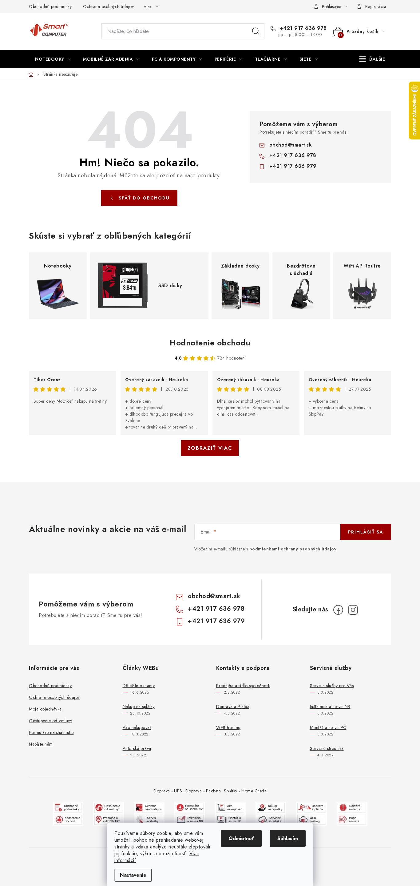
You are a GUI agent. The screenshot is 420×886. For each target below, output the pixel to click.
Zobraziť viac (210, 448)
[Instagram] (353, 610)
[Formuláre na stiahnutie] (189, 807)
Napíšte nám (41, 744)
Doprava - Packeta (203, 791)
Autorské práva (137, 748)
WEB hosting (228, 727)
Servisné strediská (327, 748)
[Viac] (372, 59)
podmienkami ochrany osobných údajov (293, 549)
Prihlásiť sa (365, 532)
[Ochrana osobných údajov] (149, 807)
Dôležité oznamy (139, 686)
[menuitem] (53, 59)
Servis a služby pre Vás (332, 686)
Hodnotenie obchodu (210, 342)
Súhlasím (287, 838)
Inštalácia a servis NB (330, 706)
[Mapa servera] (352, 819)
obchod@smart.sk (290, 144)
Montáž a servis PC (328, 727)
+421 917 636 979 (293, 166)
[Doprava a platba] (311, 807)
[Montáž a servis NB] (189, 819)
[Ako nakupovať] (230, 807)
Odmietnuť (241, 838)
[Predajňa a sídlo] (108, 819)
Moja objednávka (45, 709)
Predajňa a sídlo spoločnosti (243, 686)
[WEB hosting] (311, 819)
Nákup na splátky (139, 706)
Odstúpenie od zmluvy (50, 721)
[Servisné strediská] (271, 819)
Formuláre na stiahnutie (51, 732)
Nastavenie (133, 875)
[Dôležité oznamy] (352, 807)
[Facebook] (338, 610)
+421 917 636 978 (302, 28)
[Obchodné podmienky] (68, 807)
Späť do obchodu (144, 198)
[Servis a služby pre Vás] (149, 819)
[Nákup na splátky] (271, 807)
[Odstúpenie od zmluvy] (108, 807)
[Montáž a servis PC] (230, 819)
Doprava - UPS (167, 791)
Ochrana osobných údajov (108, 6)
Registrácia (375, 6)
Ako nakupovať (137, 727)
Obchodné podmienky (50, 6)
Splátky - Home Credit (245, 791)
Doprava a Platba (232, 706)
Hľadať (255, 31)
